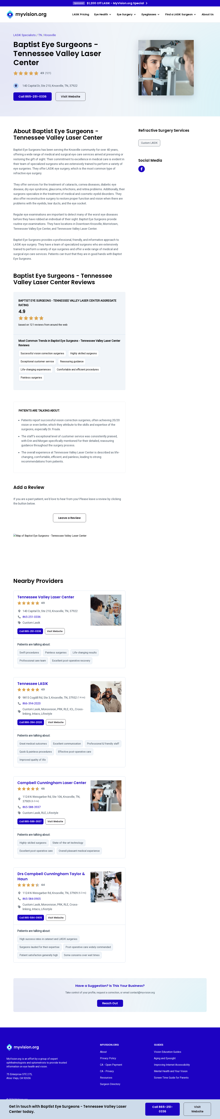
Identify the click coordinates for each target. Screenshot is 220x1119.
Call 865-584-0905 (30, 917)
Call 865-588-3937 (30, 821)
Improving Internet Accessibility (172, 1064)
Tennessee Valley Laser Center (45, 597)
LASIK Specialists (24, 35)
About (103, 1051)
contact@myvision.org (142, 992)
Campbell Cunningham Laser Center (51, 782)
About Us (208, 14)
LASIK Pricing (80, 14)
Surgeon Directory (110, 1084)
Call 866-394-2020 (30, 722)
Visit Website (197, 1109)
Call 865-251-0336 (162, 1109)
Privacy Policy (108, 1058)
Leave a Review (69, 518)
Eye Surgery (125, 14)
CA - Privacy (107, 1071)
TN (40, 35)
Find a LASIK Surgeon (179, 14)
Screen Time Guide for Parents (171, 1077)
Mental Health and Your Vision (170, 1071)
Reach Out (110, 1003)
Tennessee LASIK (32, 683)
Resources (106, 1077)
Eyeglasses (149, 14)
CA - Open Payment (111, 1064)
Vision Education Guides (167, 1051)
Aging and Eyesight (165, 1058)
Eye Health (101, 14)
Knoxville (50, 35)
